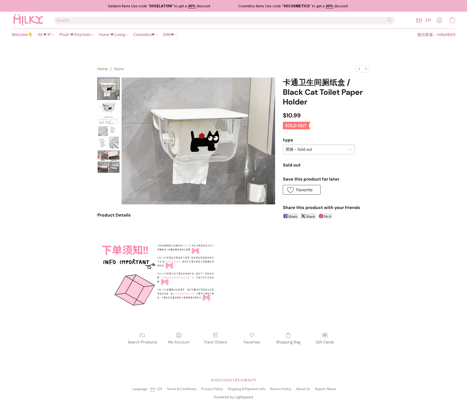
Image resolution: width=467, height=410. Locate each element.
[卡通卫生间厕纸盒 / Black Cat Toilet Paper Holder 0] (108, 89)
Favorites (252, 342)
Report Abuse (325, 388)
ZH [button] (428, 20)
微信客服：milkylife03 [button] (436, 35)
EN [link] (152, 388)
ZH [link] (159, 388)
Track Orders (215, 342)
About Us (303, 388)
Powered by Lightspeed (233, 397)
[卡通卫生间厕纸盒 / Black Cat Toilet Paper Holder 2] (108, 137)
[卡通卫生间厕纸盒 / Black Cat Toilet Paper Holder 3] (108, 161)
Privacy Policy (212, 388)
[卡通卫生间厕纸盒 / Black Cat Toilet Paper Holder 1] (108, 113)
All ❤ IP (45, 35)
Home (102, 68)
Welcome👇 (22, 35)
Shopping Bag (288, 342)
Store (119, 68)
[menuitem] (359, 68)
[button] (28, 20)
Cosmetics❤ (144, 35)
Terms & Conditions (182, 388)
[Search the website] (389, 20)
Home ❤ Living (112, 35)
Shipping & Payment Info (246, 388)
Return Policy (280, 388)
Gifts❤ (169, 35)
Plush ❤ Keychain (75, 35)
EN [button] (419, 20)
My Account (178, 342)
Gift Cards (325, 342)
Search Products (142, 342)
